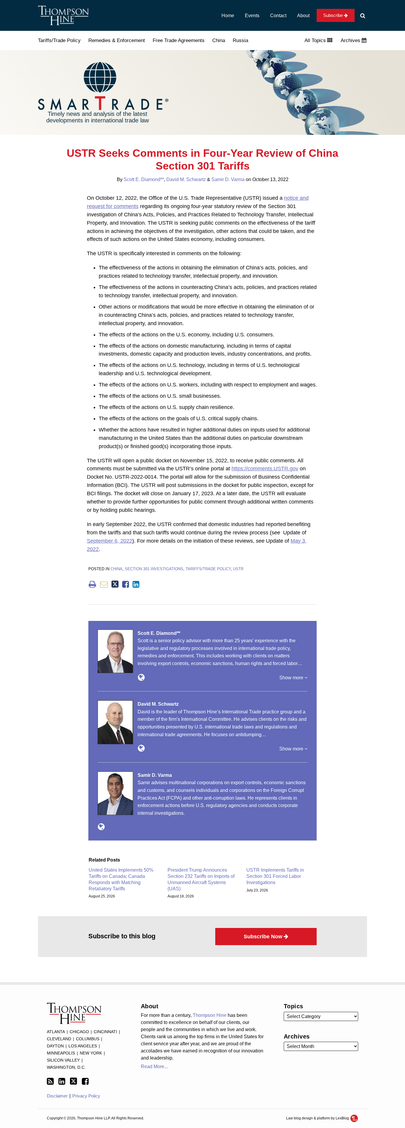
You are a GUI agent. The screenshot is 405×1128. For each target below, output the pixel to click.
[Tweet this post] (115, 584)
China (218, 40)
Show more (291, 677)
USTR (238, 569)
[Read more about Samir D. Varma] (101, 827)
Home (227, 15)
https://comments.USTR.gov (265, 469)
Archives (351, 40)
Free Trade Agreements (179, 40)
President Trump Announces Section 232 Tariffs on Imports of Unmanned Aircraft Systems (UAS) (201, 879)
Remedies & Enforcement (116, 40)
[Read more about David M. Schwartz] (141, 748)
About (303, 15)
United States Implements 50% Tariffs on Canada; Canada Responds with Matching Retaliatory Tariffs (121, 879)
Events (252, 15)
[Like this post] (125, 584)
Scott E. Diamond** (144, 179)
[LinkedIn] (61, 1081)
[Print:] (92, 584)
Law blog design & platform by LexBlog (318, 1118)
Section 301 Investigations (154, 569)
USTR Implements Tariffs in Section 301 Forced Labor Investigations (275, 876)
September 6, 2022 (109, 541)
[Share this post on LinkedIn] (136, 584)
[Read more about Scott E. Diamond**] (141, 677)
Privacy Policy (86, 1095)
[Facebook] (85, 1081)
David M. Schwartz (186, 179)
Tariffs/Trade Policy (59, 40)
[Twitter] (73, 1081)
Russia (240, 40)
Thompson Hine (210, 1015)
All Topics (315, 40)
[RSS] (50, 1081)
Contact (278, 15)
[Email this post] (104, 584)
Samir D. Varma (228, 179)
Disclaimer (57, 1095)
